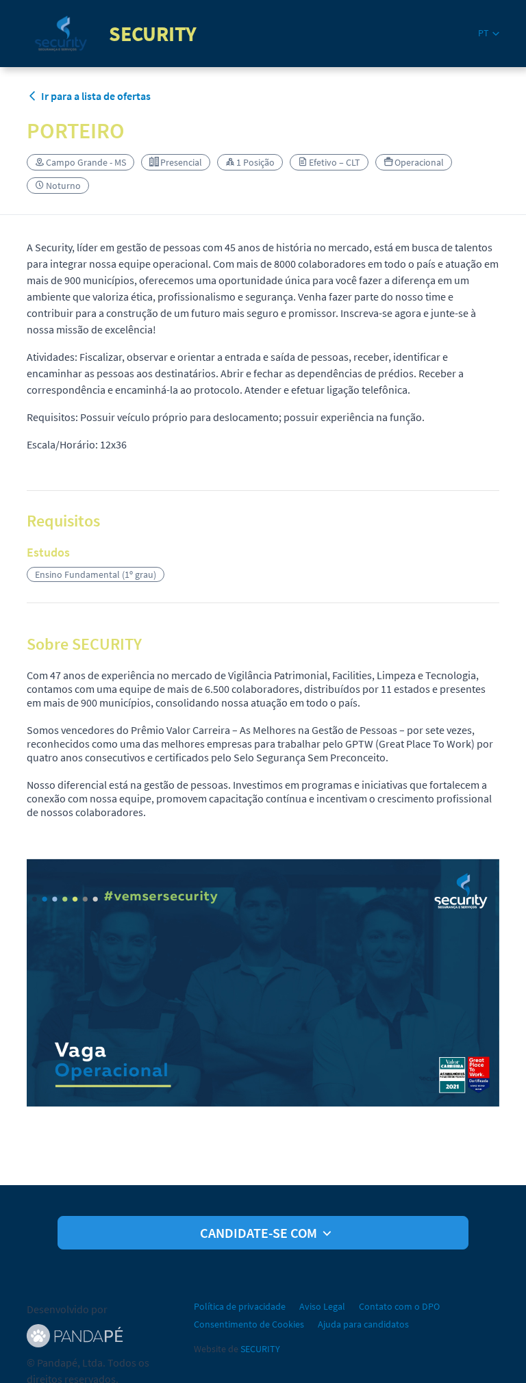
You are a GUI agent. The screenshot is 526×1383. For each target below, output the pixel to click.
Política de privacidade (240, 1306)
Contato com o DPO (399, 1306)
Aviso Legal (322, 1306)
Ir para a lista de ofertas (96, 96)
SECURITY (260, 1349)
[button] (488, 33)
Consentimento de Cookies (249, 1324)
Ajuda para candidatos (363, 1324)
